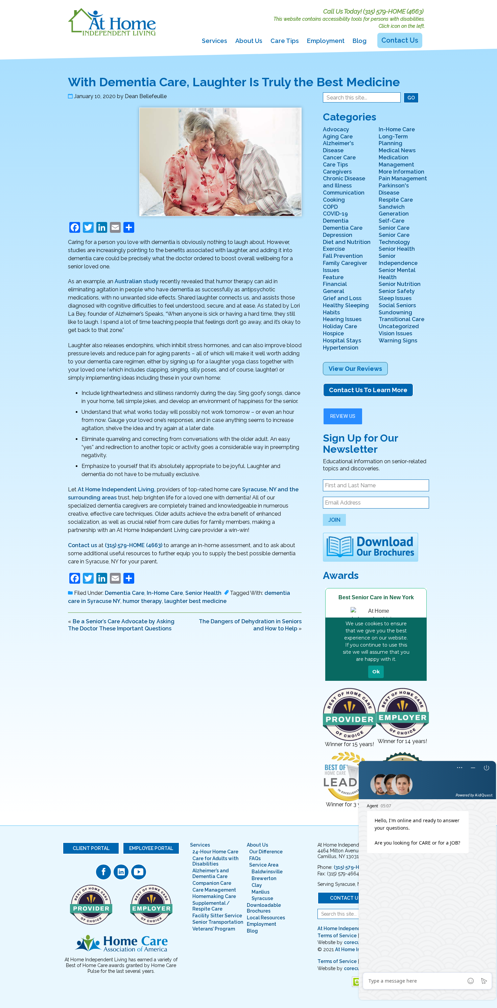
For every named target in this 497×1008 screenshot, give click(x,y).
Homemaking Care (214, 896)
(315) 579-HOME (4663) (393, 11)
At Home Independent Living (350, 928)
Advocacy (336, 129)
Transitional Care (401, 319)
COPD (330, 207)
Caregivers (337, 172)
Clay (257, 885)
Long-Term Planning (393, 140)
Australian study (137, 281)
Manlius (260, 892)
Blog (359, 40)
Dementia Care (124, 593)
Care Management (214, 890)
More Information (401, 172)
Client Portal (91, 848)
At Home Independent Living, (117, 489)
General (333, 291)
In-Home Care (165, 593)
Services (214, 40)
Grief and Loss (342, 298)
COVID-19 (335, 213)
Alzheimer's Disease (338, 147)
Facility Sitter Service (217, 915)
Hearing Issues (342, 319)
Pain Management (403, 178)
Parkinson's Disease (394, 189)
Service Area (264, 865)
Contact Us (399, 40)
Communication (343, 192)
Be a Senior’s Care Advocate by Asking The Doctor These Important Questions (121, 625)
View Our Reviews (355, 368)
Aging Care (338, 136)
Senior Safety (397, 291)
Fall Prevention (343, 256)
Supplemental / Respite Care (211, 906)
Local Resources (266, 917)
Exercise (334, 249)
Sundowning (395, 312)
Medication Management (396, 161)
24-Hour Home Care (215, 851)
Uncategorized (399, 326)
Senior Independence (398, 259)
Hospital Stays (342, 340)
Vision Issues (395, 333)
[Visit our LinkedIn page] (121, 872)
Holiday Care (340, 326)
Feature (333, 277)
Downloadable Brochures (264, 908)
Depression (337, 235)
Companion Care (211, 883)
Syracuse (262, 898)
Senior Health (203, 593)
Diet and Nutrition (347, 242)
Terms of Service (337, 935)
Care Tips (284, 40)
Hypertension (340, 347)
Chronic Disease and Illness (344, 182)
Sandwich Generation (394, 210)
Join (334, 520)
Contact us (82, 545)
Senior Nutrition (400, 284)
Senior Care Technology (394, 238)
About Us (248, 40)
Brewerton (264, 878)
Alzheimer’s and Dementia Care (210, 873)
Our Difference (266, 851)
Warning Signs (398, 340)
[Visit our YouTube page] (139, 872)
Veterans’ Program (213, 929)
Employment (326, 40)
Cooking (334, 200)
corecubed (356, 942)
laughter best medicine (195, 601)
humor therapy (142, 601)
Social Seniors (397, 305)
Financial (335, 284)
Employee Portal (151, 848)
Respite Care (396, 200)
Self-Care (391, 221)
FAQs (255, 858)
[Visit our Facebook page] (103, 872)
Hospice (333, 333)
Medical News (397, 150)
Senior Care (394, 228)
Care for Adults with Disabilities (215, 861)
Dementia (336, 221)
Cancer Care (339, 157)
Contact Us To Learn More (368, 390)
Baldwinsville (267, 871)
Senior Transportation (217, 922)
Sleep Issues (395, 298)
